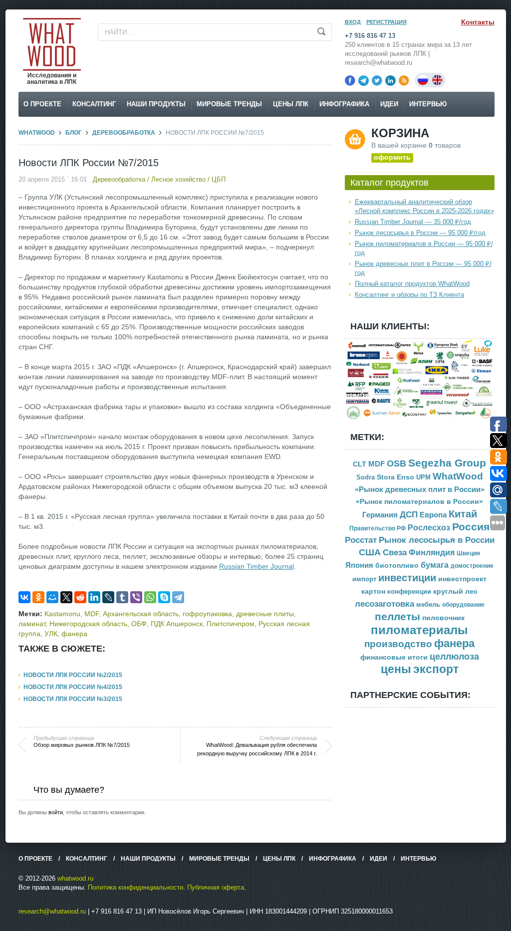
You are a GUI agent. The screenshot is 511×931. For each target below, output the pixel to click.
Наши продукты (156, 104)
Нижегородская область (88, 624)
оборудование (463, 604)
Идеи (389, 104)
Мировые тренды (229, 104)
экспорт (436, 669)
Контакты (478, 22)
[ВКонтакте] (24, 597)
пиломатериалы (419, 630)
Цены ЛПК (290, 104)
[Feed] (404, 80)
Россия (471, 527)
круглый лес (455, 591)
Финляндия (432, 552)
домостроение (472, 565)
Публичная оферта (215, 887)
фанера (74, 634)
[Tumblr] (122, 597)
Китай (463, 513)
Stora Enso (395, 477)
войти (55, 812)
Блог (73, 132)
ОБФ (139, 624)
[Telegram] (363, 80)
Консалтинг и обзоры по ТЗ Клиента (409, 294)
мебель (428, 604)
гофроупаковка (207, 614)
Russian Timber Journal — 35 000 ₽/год (413, 222)
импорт (364, 579)
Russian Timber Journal (256, 566)
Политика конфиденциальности (135, 887)
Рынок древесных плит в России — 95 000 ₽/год (423, 268)
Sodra (365, 477)
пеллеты (397, 616)
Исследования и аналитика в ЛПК (51, 78)
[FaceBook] (350, 80)
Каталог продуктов (389, 183)
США (370, 552)
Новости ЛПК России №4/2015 (72, 687)
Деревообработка (123, 132)
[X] (66, 597)
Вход (353, 22)
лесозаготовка (384, 604)
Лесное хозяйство (178, 179)
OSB (396, 463)
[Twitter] (377, 80)
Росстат (361, 540)
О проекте (42, 104)
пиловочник (443, 618)
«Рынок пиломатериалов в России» (419, 501)
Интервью (428, 104)
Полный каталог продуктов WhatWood (412, 283)
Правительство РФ (377, 528)
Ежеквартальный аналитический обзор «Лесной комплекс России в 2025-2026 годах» (424, 206)
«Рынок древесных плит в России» (420, 489)
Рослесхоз (429, 527)
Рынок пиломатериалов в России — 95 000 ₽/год (424, 248)
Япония (359, 565)
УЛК (50, 634)
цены (396, 669)
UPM (423, 477)
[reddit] (80, 597)
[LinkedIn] (390, 80)
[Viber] (136, 597)
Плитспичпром (231, 624)
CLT (359, 464)
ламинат (31, 624)
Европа (433, 514)
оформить (392, 157)
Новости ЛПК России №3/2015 (72, 699)
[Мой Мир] (52, 597)
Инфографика (344, 104)
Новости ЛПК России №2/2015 (72, 675)
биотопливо (397, 565)
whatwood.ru (75, 878)
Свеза (395, 552)
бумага (435, 565)
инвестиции (407, 577)
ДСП (409, 514)
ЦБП (219, 179)
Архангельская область (141, 614)
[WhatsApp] (150, 597)
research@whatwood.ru (52, 911)
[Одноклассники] (38, 597)
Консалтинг (94, 104)
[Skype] (164, 597)
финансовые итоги (394, 657)
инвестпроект (462, 579)
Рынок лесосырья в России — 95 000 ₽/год (420, 232)
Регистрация (386, 22)
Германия (380, 515)
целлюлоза (454, 657)
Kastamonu (62, 614)
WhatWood (36, 132)
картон (373, 591)
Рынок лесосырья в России (437, 540)
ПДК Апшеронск (177, 624)
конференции (409, 591)
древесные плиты (265, 614)
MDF (91, 614)
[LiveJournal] (108, 597)
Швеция (468, 553)
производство (398, 644)
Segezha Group (447, 462)
